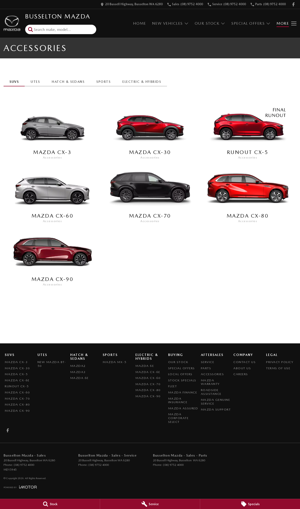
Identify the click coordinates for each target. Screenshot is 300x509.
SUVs (14, 82)
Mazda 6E (79, 378)
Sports (103, 82)
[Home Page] (12, 23)
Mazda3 (78, 372)
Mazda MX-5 (114, 362)
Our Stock (207, 23)
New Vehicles (167, 23)
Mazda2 (78, 366)
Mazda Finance (182, 392)
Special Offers (248, 23)
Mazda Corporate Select (178, 417)
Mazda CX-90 (17, 410)
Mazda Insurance (178, 400)
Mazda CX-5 (16, 374)
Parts (206, 368)
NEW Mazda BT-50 (51, 364)
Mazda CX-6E (17, 380)
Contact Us (244, 362)
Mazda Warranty (210, 382)
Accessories (212, 374)
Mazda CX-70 (17, 398)
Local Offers (180, 374)
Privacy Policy (279, 362)
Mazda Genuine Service (215, 401)
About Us (242, 368)
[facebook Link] (293, 4)
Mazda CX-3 (16, 362)
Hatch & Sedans (68, 82)
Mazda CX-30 (17, 368)
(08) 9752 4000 (24, 465)
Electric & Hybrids (141, 82)
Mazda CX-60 (17, 392)
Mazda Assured (183, 408)
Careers (240, 374)
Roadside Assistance (211, 392)
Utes (35, 82)
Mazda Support (216, 409)
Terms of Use (278, 368)
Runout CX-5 (17, 386)
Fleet (172, 386)
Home (139, 23)
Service (207, 362)
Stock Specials (182, 380)
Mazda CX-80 (17, 404)
